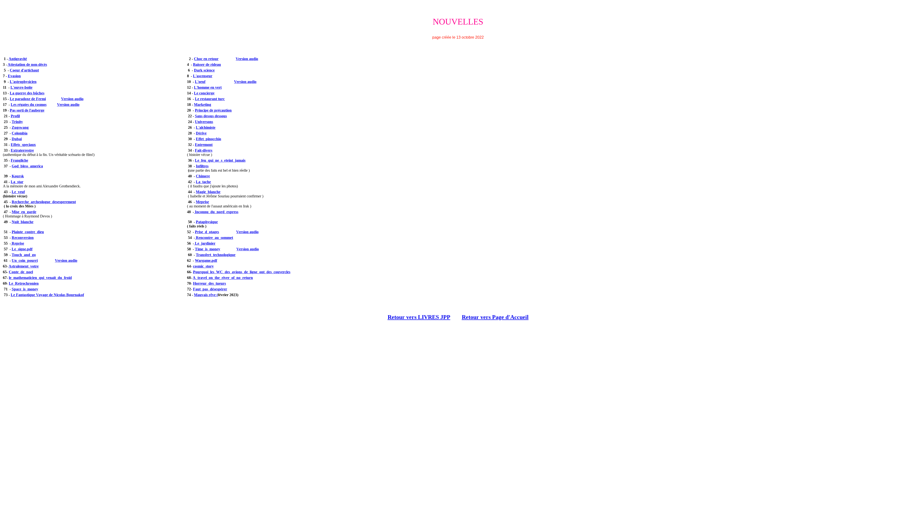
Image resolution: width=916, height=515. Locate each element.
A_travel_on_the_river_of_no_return (223, 278)
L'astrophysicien (23, 82)
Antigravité (18, 59)
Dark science (204, 70)
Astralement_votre (24, 266)
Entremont (204, 145)
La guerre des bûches (27, 93)
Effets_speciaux (23, 145)
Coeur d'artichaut (24, 70)
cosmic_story (203, 266)
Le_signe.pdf (22, 249)
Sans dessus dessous (211, 116)
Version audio (247, 59)
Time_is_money (207, 249)
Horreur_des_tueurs (209, 283)
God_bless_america (27, 166)
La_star (17, 182)
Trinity (17, 122)
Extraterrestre (22, 150)
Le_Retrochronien (24, 283)
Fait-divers (203, 150)
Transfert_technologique (215, 255)
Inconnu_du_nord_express (216, 212)
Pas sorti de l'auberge (27, 110)
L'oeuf (200, 82)
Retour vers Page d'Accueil (495, 317)
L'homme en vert (208, 87)
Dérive (201, 133)
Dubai (17, 139)
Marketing (202, 105)
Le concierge (204, 93)
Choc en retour (206, 59)
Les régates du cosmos (29, 105)
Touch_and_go (24, 255)
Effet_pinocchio (208, 139)
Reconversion (23, 238)
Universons (204, 122)
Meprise (202, 202)
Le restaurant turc (210, 99)
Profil (15, 116)
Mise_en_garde (24, 212)
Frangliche (19, 160)
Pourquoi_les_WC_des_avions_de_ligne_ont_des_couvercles (241, 272)
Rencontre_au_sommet (214, 238)
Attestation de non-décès (27, 64)
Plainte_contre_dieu (28, 232)
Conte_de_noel (21, 272)
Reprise (17, 243)
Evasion (14, 76)
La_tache (203, 182)
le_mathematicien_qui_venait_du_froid (40, 278)
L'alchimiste (205, 127)
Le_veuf (18, 192)
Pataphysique (207, 222)
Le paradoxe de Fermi (28, 99)
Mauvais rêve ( (206, 295)
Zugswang (20, 127)
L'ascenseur (202, 76)
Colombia (19, 133)
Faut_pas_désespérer (210, 289)
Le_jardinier (204, 243)
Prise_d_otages (207, 232)
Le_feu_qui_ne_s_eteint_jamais (220, 160)
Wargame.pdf (206, 260)
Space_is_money (25, 289)
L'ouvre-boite (21, 87)
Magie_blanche (208, 192)
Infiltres (202, 166)
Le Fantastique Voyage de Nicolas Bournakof (47, 295)
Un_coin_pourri (25, 260)
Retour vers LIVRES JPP (419, 317)
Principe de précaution (213, 110)
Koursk (18, 176)
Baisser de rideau (207, 64)
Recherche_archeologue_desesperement (44, 202)
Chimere (203, 176)
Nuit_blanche (22, 222)
